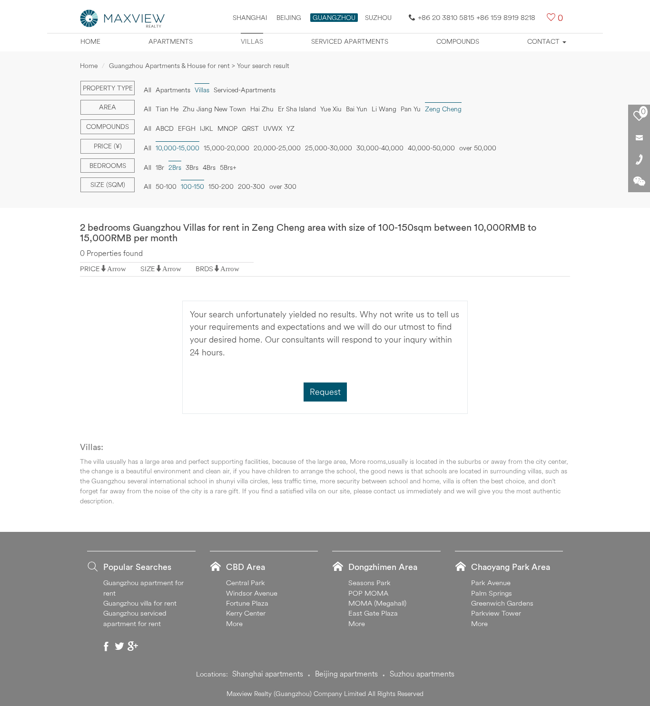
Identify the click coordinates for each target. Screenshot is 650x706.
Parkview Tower (496, 613)
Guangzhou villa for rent (140, 603)
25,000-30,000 (328, 148)
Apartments (170, 41)
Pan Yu (411, 109)
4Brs (209, 167)
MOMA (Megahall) (377, 603)
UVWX (272, 128)
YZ (290, 128)
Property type (108, 88)
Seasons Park (369, 582)
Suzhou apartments (422, 673)
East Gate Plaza (373, 613)
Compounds (457, 41)
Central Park (245, 582)
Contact (544, 41)
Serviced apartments (349, 41)
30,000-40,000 (380, 148)
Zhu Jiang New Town (214, 109)
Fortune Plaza (247, 603)
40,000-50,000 (431, 148)
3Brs (192, 167)
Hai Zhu (262, 109)
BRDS (204, 268)
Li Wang (384, 109)
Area (107, 107)
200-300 (251, 186)
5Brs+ (228, 167)
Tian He (167, 109)
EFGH (187, 128)
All (147, 90)
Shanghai (250, 17)
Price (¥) (108, 146)
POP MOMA (368, 593)
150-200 (221, 186)
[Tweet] (119, 646)
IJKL (206, 128)
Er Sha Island (297, 109)
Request (325, 391)
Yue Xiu (331, 109)
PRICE (90, 268)
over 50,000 (477, 148)
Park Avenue (491, 582)
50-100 (166, 186)
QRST (250, 128)
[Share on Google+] (133, 646)
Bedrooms (107, 165)
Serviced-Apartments (245, 90)
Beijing (288, 17)
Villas (252, 41)
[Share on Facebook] (106, 646)
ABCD (165, 128)
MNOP (227, 128)
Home (90, 41)
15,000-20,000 (226, 148)
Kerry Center (246, 613)
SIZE (147, 268)
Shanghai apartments (267, 673)
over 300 (282, 186)
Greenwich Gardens (502, 603)
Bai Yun (356, 109)
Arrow (116, 268)
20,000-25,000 (277, 148)
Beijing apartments (346, 673)
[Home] (123, 17)
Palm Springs (491, 593)
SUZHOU (378, 17)
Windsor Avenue (251, 593)
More (234, 623)
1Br (160, 167)
